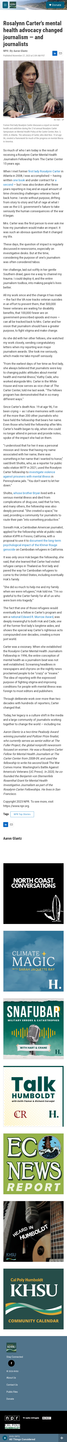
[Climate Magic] (33, 961)
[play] (5, 1438)
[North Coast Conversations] (33, 893)
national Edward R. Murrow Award (32, 617)
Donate (56, 4)
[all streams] (62, 1438)
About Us (11, 1378)
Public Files (12, 1392)
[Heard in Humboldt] (33, 1231)
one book (19, 180)
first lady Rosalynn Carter (44, 171)
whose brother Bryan (26, 493)
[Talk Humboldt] (33, 1096)
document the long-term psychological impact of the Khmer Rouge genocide (32, 545)
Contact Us (12, 1385)
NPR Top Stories (22, 814)
